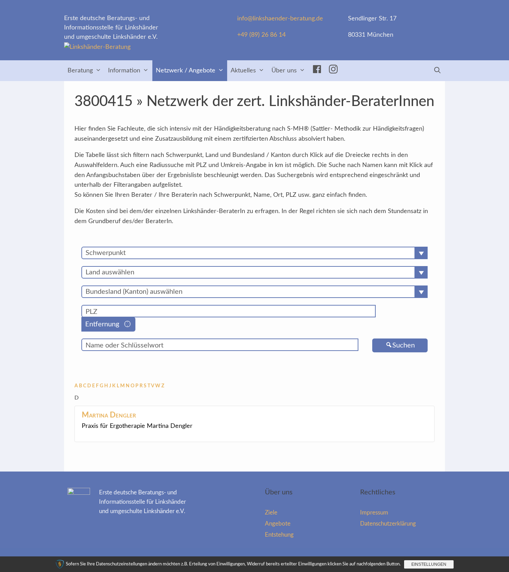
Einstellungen (428, 564)
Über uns (284, 71)
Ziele (271, 513)
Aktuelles (243, 71)
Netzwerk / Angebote (185, 71)
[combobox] (254, 253)
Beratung (80, 71)
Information (124, 71)
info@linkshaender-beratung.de (280, 19)
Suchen (403, 345)
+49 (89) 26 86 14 (261, 35)
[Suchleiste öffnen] (437, 70)
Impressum (374, 513)
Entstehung (279, 535)
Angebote (278, 524)
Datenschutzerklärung (388, 524)
